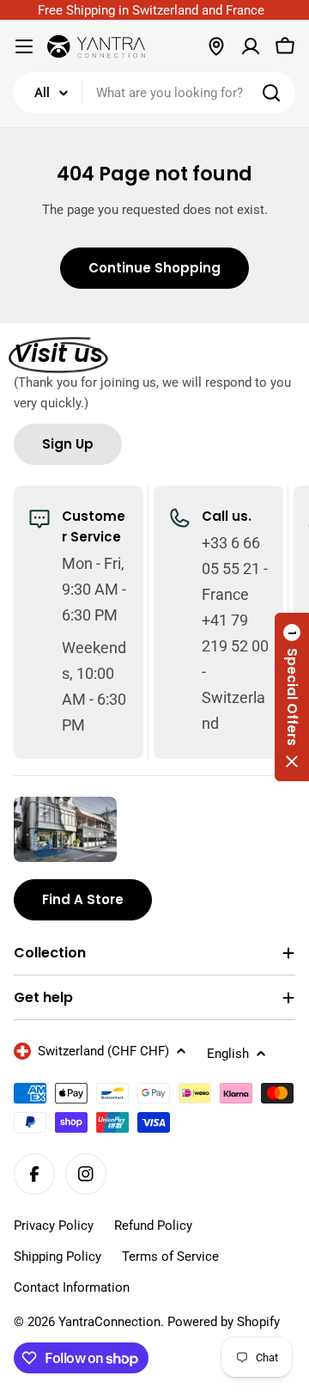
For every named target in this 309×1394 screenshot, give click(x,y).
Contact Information (72, 1287)
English (228, 1053)
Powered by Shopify (223, 1322)
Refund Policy (153, 1225)
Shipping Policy (57, 1256)
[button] (292, 697)
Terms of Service (170, 1256)
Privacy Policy (54, 1225)
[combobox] (154, 92)
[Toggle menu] (24, 46)
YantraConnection (109, 1322)
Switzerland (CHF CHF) (103, 1051)
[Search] (271, 93)
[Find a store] (216, 46)
